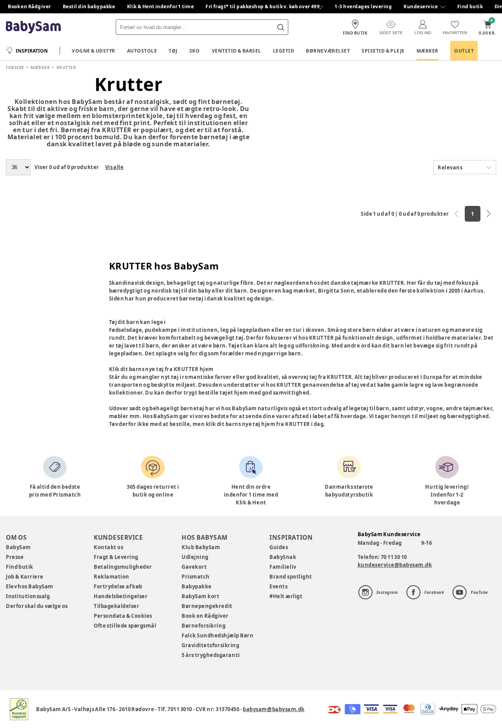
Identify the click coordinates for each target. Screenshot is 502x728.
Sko (194, 50)
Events (278, 586)
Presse (15, 557)
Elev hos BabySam (29, 586)
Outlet (464, 50)
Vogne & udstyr (93, 50)
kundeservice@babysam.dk (395, 564)
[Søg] (280, 27)
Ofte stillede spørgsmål (125, 625)
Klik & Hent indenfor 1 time (160, 6)
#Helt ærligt (285, 596)
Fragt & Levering (116, 557)
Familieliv (282, 566)
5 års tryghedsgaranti (211, 655)
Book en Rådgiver (29, 6)
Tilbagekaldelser (116, 606)
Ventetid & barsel (236, 50)
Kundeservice (421, 6)
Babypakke (197, 586)
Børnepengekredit (207, 606)
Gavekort (194, 566)
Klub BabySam (201, 547)
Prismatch (196, 576)
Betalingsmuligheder (123, 566)
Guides (278, 547)
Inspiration (32, 50)
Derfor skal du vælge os (37, 606)
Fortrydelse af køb (118, 586)
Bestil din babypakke (89, 6)
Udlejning (195, 557)
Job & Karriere (25, 576)
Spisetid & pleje (383, 50)
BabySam (18, 547)
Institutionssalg (28, 596)
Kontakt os (108, 547)
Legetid (284, 50)
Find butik (470, 6)
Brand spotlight (290, 576)
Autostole (142, 50)
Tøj (173, 50)
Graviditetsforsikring (210, 645)
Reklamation (111, 576)
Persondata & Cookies (123, 615)
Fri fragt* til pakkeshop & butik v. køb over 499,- (264, 6)
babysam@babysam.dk (273, 709)
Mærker (427, 50)
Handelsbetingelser (120, 596)
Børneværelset (328, 50)
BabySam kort (200, 596)
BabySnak (282, 557)
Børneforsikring (204, 625)
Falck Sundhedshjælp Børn (217, 635)
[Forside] (33, 27)
